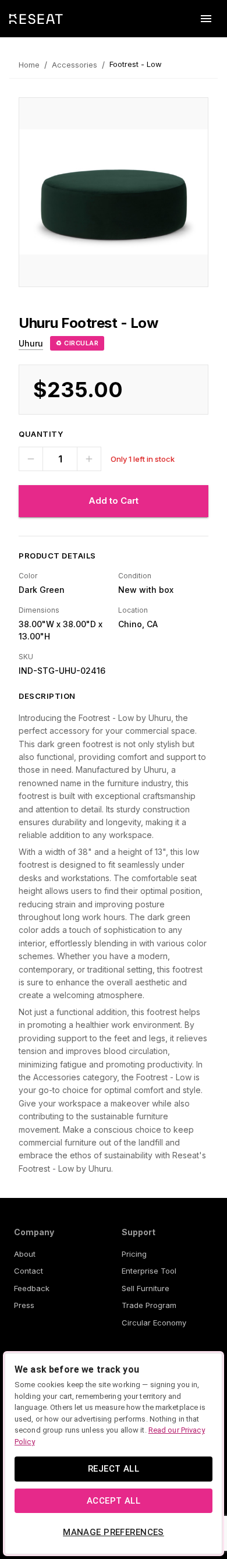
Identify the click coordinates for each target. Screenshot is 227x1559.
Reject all (113, 1468)
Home (29, 64)
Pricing (134, 1253)
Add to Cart (113, 500)
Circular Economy (154, 1322)
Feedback (31, 1288)
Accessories (74, 64)
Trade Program (149, 1305)
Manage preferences (113, 1532)
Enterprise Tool (149, 1270)
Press (24, 1305)
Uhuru (31, 343)
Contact (28, 1270)
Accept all (113, 1501)
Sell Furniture (145, 1288)
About (25, 1253)
